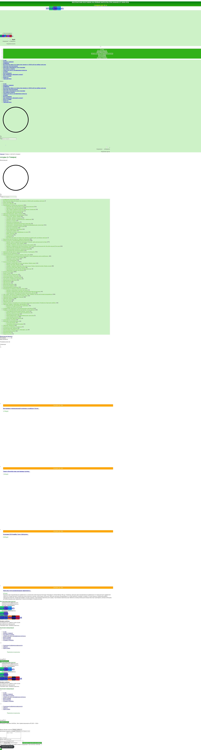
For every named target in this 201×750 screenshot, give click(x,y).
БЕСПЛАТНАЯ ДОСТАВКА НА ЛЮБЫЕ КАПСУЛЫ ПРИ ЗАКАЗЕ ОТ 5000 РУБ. (100, 2)
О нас (102, 49)
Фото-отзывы (102, 55)
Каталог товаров (102, 50)
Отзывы (5, 71)
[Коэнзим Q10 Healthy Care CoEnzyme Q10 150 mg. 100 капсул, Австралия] (50, 529)
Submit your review (7, 746)
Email (1, 659)
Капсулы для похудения (10, 66)
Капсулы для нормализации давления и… (17, 590)
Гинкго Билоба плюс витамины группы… (16, 471)
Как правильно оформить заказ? (13, 74)
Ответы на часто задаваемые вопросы (102, 53)
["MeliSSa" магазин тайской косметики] (10, 31)
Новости (5, 77)
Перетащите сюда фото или (32, 742)
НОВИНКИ (6, 63)
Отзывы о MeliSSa (102, 58)
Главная (2, 154)
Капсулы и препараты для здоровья (14, 67)
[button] (55, 81)
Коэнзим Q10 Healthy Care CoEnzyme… (16, 534)
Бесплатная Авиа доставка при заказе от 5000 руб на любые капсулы (24, 64)
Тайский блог (7, 78)
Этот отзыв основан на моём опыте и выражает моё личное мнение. (20, 744)
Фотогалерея (102, 56)
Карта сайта (6, 648)
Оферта (5, 647)
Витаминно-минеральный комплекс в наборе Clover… (21, 408)
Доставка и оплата (102, 52)
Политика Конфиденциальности (12, 645)
